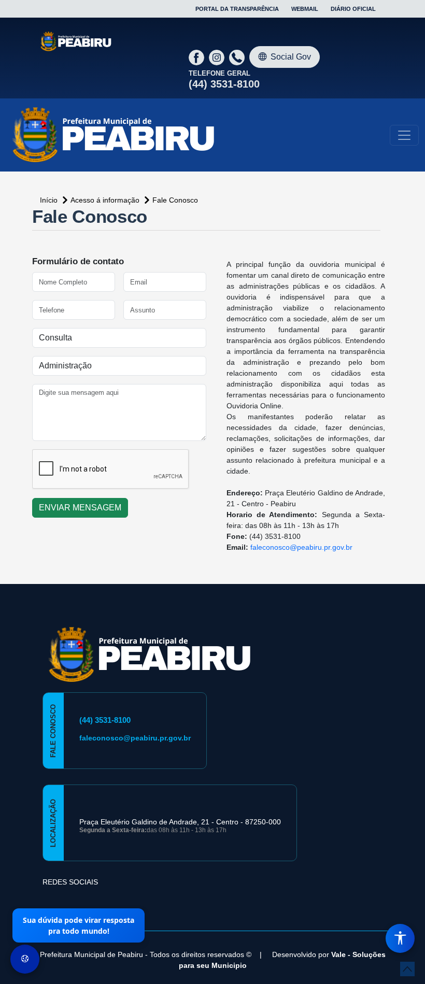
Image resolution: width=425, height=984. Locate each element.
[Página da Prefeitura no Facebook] (198, 57)
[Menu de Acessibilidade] (400, 938)
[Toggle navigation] (404, 135)
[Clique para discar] (238, 57)
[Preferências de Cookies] (24, 959)
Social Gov (291, 56)
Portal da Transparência (237, 9)
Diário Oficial (353, 9)
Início (50, 200)
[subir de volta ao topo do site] (407, 969)
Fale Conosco (175, 200)
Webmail (304, 9)
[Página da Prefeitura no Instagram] (218, 57)
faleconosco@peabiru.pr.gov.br (301, 547)
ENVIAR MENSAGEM (80, 507)
